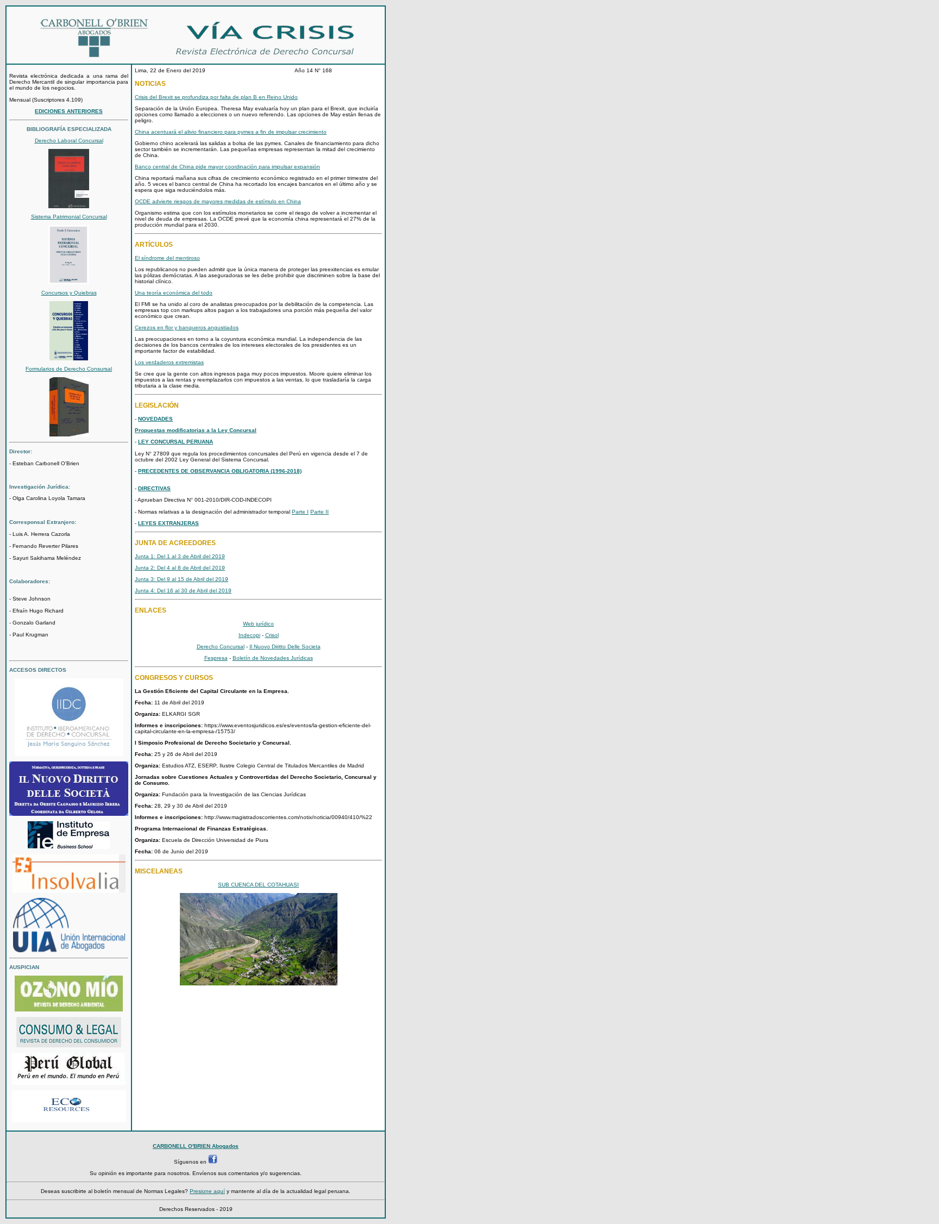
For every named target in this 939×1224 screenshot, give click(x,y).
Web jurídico (258, 624)
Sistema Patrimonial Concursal (69, 217)
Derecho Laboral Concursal (69, 140)
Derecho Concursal (221, 647)
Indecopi (249, 635)
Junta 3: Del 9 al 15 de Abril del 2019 (181, 579)
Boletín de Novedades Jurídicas (273, 658)
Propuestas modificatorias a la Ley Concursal (195, 430)
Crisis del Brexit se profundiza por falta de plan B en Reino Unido (216, 97)
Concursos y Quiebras (69, 293)
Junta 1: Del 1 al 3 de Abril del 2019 (180, 556)
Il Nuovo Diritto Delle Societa (285, 647)
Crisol (272, 635)
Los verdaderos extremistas (169, 362)
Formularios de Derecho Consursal (69, 369)
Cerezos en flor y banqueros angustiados (187, 327)
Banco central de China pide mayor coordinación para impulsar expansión (227, 167)
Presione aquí (207, 1191)
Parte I (300, 512)
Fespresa (216, 658)
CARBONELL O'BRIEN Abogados (196, 1146)
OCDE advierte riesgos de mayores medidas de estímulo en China (218, 201)
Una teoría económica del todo (173, 293)
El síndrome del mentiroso (167, 258)
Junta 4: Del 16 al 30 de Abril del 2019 (183, 591)
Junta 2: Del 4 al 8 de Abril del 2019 (180, 568)
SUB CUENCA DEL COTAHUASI (258, 885)
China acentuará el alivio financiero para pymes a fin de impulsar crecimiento (231, 132)
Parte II (319, 512)
